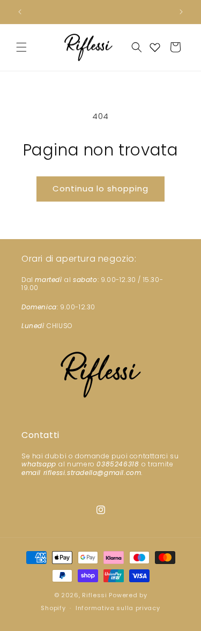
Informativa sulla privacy (118, 608)
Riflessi (94, 595)
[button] (21, 47)
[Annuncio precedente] (20, 12)
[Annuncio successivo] (181, 12)
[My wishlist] (154, 47)
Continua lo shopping (100, 188)
